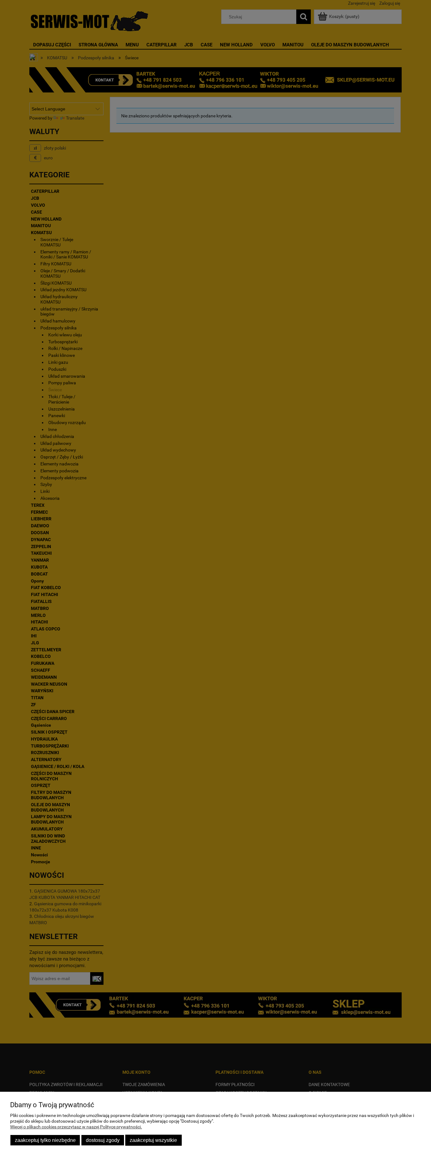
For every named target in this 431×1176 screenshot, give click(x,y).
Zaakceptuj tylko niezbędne (45, 1140)
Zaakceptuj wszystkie (153, 1140)
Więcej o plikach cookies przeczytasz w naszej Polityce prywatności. (76, 1126)
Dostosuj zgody (103, 1140)
